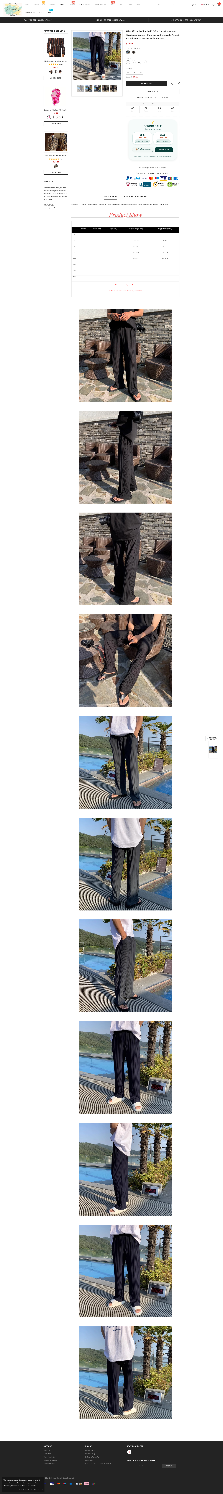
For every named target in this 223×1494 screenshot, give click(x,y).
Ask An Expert (160, 168)
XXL (139, 62)
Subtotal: (129, 77)
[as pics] (55, 166)
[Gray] (55, 71)
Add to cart (55, 78)
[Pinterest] (129, 1452)
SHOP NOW (164, 149)
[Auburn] (51, 71)
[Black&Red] (58, 117)
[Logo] (12, 9)
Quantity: (129, 68)
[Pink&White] (49, 117)
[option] (37, 20)
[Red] (60, 71)
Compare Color (114, 77)
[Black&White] (53, 117)
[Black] (62, 117)
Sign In (193, 5)
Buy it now (153, 91)
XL (133, 62)
